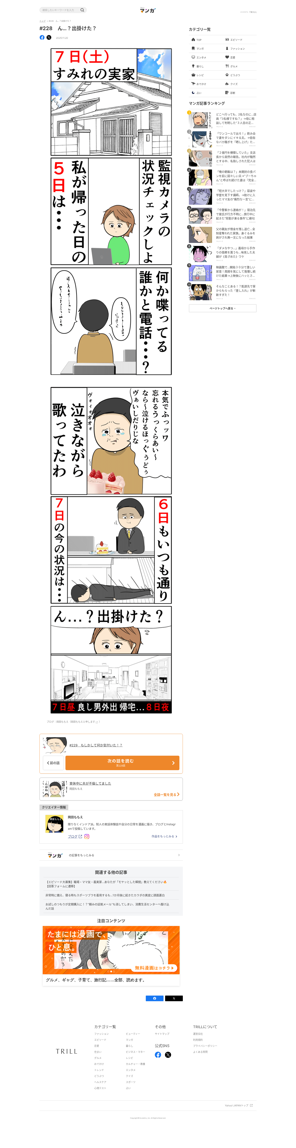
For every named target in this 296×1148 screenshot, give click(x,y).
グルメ (97, 1064)
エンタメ (131, 1076)
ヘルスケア (100, 1088)
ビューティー (133, 1040)
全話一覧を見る (165, 795)
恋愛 (96, 1052)
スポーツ (131, 1088)
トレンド (99, 1076)
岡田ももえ (75, 817)
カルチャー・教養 (135, 1070)
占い (128, 1094)
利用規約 (198, 1046)
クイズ (129, 1082)
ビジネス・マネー (135, 1058)
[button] (82, 10)
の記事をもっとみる (81, 855)
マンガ (129, 1046)
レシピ (129, 1064)
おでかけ (99, 1070)
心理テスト (100, 1094)
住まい (97, 1058)
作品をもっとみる (163, 836)
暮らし (129, 1052)
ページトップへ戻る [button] (222, 308)
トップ (42, 21)
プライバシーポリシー (205, 1052)
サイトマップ (162, 1040)
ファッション (101, 1040)
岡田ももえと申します (83, 722)
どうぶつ (99, 1082)
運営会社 (198, 1040)
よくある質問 (200, 1058)
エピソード (100, 1046)
